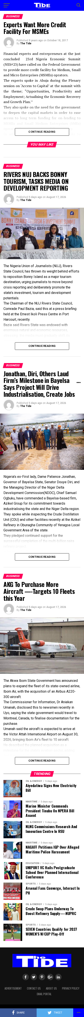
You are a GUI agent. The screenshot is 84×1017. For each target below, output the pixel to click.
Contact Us (34, 988)
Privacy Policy (70, 988)
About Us (51, 988)
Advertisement (13, 988)
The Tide (25, 43)
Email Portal (44, 994)
